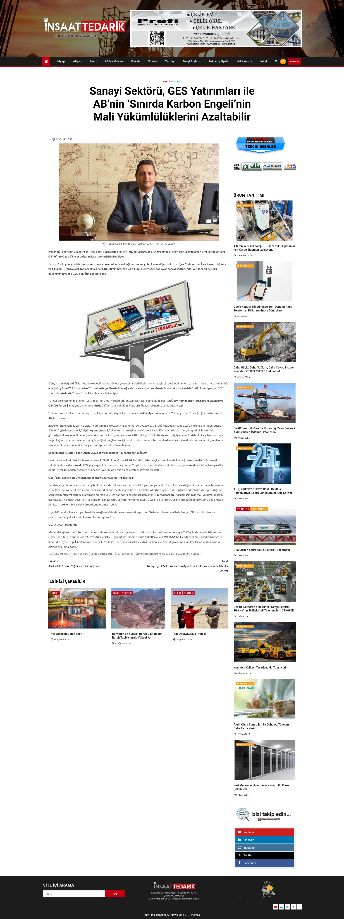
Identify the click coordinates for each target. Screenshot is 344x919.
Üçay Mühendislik (124, 553)
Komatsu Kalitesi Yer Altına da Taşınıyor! (260, 667)
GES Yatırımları (62, 553)
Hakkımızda (244, 61)
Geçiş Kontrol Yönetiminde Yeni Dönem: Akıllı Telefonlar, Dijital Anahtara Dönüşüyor (263, 308)
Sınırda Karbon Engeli (101, 553)
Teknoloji (243, 509)
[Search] (276, 61)
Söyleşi (152, 61)
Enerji (93, 61)
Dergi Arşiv (190, 61)
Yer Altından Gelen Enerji (67, 633)
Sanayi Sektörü (80, 553)
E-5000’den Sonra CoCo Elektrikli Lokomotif (262, 550)
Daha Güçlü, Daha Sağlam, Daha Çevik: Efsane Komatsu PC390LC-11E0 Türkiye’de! (264, 369)
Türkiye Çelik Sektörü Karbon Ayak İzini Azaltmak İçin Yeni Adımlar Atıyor (187, 565)
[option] (244, 166)
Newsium (176, 914)
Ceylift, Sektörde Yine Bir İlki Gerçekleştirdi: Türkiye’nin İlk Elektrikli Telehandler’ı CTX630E (264, 608)
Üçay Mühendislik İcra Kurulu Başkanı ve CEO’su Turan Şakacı (167, 553)
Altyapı (77, 61)
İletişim (264, 61)
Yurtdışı (170, 61)
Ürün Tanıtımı (245, 205)
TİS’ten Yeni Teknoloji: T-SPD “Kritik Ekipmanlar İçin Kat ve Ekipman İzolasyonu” (264, 248)
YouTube (294, 61)
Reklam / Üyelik (219, 61)
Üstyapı (60, 61)
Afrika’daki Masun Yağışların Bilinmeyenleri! (75, 563)
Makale (135, 61)
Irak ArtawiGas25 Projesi (189, 633)
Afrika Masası (114, 61)
